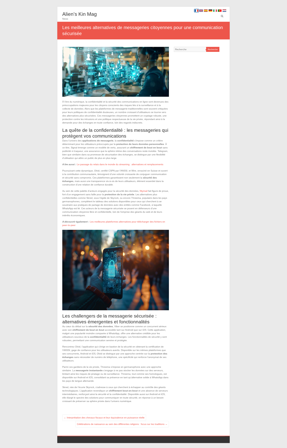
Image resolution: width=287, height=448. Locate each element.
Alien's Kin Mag (79, 14)
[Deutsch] (210, 10)
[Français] (196, 10)
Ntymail (143, 191)
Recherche (213, 49)
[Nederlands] (224, 10)
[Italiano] (215, 10)
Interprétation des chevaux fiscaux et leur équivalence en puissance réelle (104, 417)
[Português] (220, 10)
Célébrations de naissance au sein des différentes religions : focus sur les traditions (122, 424)
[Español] (206, 10)
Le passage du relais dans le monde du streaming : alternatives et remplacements (120, 164)
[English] (201, 10)
